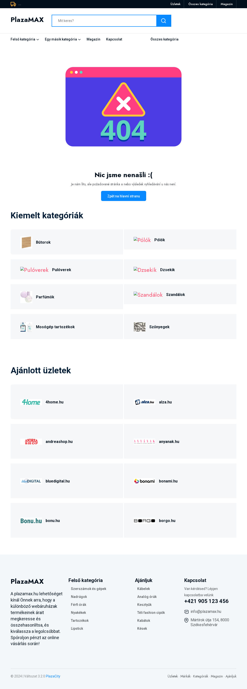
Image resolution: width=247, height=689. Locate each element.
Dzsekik (167, 270)
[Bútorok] (26, 241)
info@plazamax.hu (206, 611)
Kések (142, 628)
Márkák (185, 676)
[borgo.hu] (144, 520)
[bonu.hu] (31, 520)
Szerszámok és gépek (88, 589)
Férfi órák (78, 605)
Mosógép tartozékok (55, 327)
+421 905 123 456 (206, 601)
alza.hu (165, 402)
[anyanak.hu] (144, 441)
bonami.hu (168, 481)
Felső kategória (23, 39)
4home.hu (54, 402)
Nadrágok (79, 597)
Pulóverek (61, 270)
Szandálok (175, 294)
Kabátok (143, 620)
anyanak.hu (169, 441)
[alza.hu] (144, 401)
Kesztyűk (144, 605)
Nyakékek (78, 613)
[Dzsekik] (145, 269)
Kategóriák (200, 676)
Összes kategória (200, 4)
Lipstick (77, 628)
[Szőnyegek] (140, 326)
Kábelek (143, 589)
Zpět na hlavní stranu (123, 196)
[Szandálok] (148, 294)
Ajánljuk (231, 676)
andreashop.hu (59, 441)
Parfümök (45, 297)
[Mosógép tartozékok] (26, 326)
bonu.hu (53, 520)
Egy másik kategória (61, 39)
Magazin (227, 4)
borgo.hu (167, 520)
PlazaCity (53, 676)
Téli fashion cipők (151, 613)
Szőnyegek (159, 327)
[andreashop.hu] (31, 441)
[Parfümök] (26, 296)
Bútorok (43, 242)
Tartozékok (80, 620)
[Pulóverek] (34, 269)
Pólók (159, 240)
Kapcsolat (114, 39)
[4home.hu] (31, 401)
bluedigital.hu (58, 481)
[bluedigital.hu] (31, 480)
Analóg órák (147, 597)
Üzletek (175, 4)
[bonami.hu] (144, 480)
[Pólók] (142, 239)
